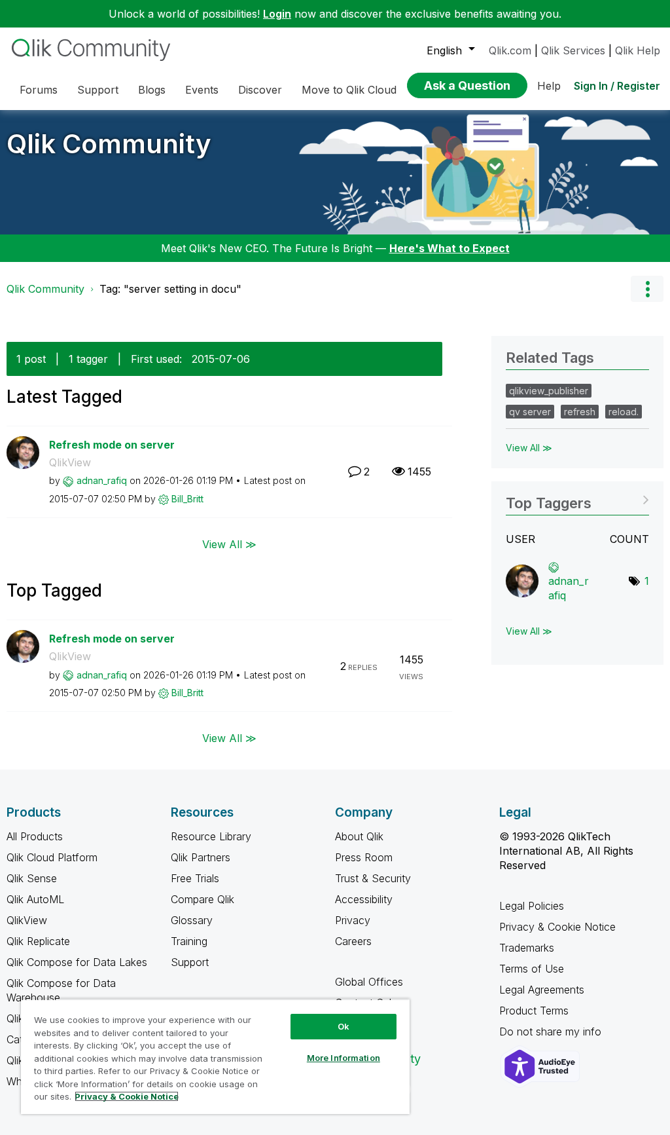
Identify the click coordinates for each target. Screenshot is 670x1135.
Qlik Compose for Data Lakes (77, 962)
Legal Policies (531, 905)
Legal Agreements (541, 989)
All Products (35, 836)
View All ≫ (229, 543)
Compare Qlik (202, 899)
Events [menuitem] (202, 89)
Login (277, 13)
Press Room (364, 857)
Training (189, 941)
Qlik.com (510, 50)
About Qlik (359, 836)
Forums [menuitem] (39, 89)
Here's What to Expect (449, 248)
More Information (343, 1057)
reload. (623, 411)
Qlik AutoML (35, 899)
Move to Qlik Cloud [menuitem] (349, 89)
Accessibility (364, 899)
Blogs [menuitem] (152, 89)
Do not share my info (552, 1031)
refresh (579, 411)
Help (549, 85)
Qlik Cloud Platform (52, 857)
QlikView (70, 462)
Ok (343, 1026)
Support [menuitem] (97, 89)
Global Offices (369, 981)
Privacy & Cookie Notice (557, 926)
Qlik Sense (32, 878)
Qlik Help (637, 50)
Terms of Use (531, 968)
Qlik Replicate (38, 941)
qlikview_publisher (548, 390)
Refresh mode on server (112, 444)
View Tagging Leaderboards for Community (577, 498)
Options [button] (647, 289)
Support (190, 962)
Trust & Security (373, 878)
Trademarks (526, 947)
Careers (353, 941)
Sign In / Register (617, 85)
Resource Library (211, 836)
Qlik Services (573, 50)
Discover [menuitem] (260, 89)
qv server (530, 411)
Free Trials (195, 878)
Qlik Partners (200, 857)
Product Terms (534, 1010)
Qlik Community (109, 144)
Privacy (352, 920)
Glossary (192, 920)
